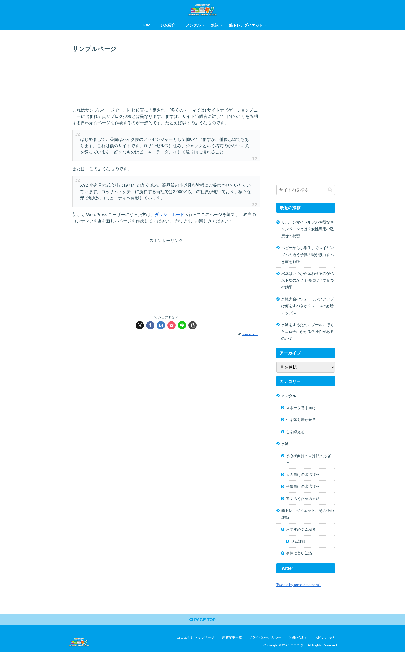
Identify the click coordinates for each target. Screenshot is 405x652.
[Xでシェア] (140, 325)
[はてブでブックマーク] (161, 325)
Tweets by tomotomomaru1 (298, 585)
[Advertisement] (166, 67)
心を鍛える (295, 432)
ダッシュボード (169, 214)
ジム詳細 (298, 541)
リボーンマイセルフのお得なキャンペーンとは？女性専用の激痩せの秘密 (307, 229)
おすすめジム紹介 (301, 529)
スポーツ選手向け (301, 408)
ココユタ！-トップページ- (196, 637)
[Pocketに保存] (171, 325)
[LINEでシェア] (182, 325)
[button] (192, 325)
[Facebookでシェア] (150, 325)
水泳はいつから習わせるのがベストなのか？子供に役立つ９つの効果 (307, 280)
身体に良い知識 (299, 553)
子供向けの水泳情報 (303, 486)
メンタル (288, 396)
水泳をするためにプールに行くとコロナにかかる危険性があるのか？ (307, 331)
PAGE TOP (204, 619)
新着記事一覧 (232, 637)
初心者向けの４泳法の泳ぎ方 (308, 459)
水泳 (285, 444)
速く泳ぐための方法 (303, 498)
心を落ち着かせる (301, 419)
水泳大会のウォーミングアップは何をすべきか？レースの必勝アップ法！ (307, 306)
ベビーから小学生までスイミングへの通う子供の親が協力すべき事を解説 (307, 254)
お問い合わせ (298, 637)
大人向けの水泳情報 (303, 474)
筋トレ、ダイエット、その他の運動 (307, 513)
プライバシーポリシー (265, 637)
